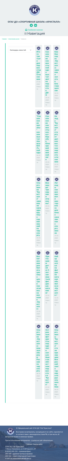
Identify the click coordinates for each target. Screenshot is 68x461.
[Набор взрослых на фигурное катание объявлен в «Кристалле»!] (57, 253)
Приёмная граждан (35, 30)
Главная (4, 39)
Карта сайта (37, 444)
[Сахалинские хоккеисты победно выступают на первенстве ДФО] (48, 48)
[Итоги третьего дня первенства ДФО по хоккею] (39, 48)
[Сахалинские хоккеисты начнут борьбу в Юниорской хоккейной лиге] (48, 113)
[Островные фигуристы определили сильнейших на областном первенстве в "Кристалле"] (48, 326)
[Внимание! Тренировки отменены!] (48, 179)
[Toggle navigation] (34, 33)
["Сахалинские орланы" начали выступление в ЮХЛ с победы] (39, 113)
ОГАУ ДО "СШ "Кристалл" (14, 446)
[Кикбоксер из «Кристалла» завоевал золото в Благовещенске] (57, 48)
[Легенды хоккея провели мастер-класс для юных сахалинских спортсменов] (57, 179)
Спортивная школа (13, 39)
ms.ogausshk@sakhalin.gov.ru (20, 458)
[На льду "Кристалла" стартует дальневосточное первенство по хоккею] (57, 113)
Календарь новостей (18, 50)
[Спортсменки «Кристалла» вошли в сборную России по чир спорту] (39, 326)
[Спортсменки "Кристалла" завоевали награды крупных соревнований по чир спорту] (39, 179)
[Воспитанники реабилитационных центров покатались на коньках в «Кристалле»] (39, 253)
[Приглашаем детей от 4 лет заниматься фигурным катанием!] (48, 253)
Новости (23, 39)
